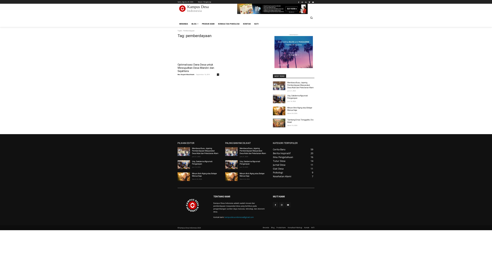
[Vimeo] (309, 2)
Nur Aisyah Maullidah (186, 74)
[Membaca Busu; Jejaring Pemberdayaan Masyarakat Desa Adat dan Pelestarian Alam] (279, 85)
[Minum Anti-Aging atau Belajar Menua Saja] (279, 111)
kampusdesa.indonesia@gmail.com (239, 217)
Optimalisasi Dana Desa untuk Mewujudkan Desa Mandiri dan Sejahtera (196, 68)
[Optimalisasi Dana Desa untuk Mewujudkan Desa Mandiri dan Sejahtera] (198, 51)
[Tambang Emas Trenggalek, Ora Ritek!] (279, 123)
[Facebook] (298, 2)
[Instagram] (302, 2)
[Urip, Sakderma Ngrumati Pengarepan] (279, 99)
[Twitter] (305, 2)
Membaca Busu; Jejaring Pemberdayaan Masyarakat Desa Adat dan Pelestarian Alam (300, 85)
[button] (311, 18)
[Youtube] (312, 2)
